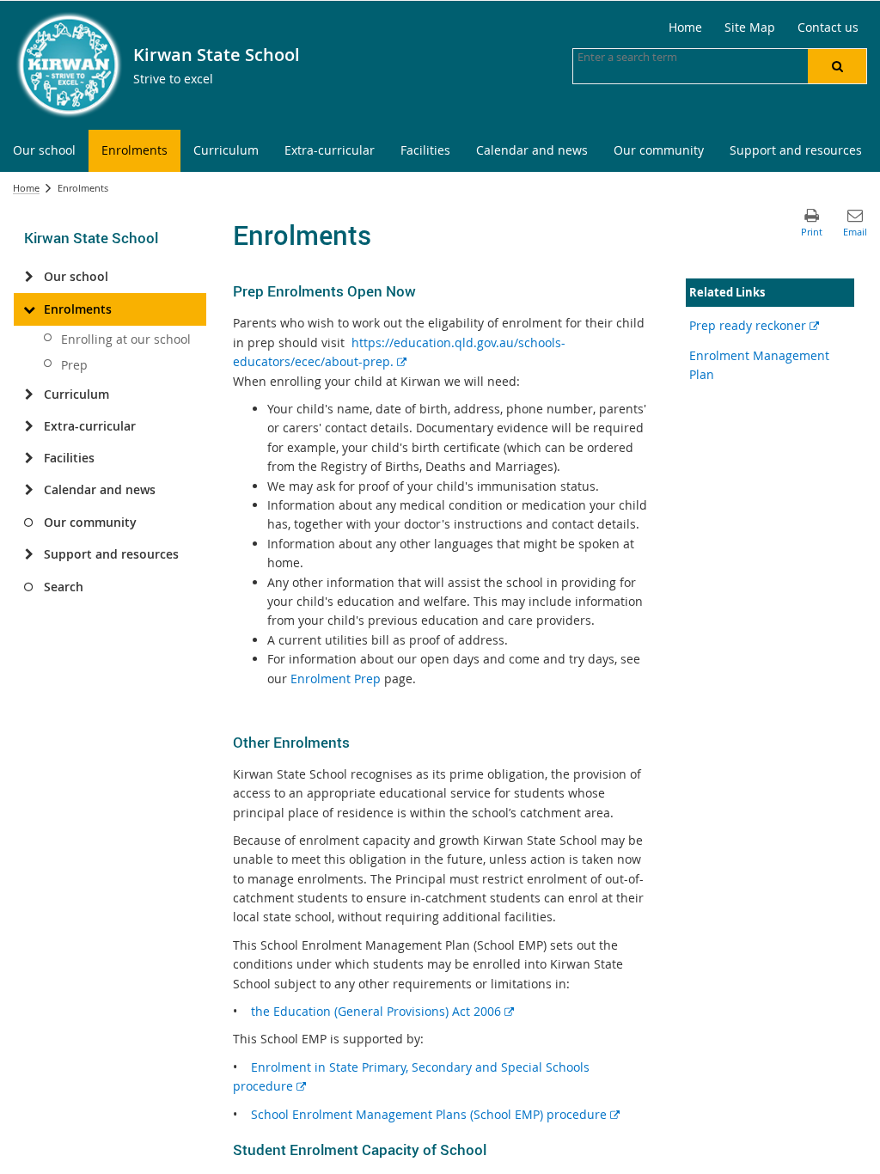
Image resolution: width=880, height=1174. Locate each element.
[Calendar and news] (29, 489)
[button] (837, 66)
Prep (74, 365)
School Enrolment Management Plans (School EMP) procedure (435, 1114)
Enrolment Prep (335, 678)
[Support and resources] (29, 554)
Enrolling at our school (126, 339)
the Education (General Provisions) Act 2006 (382, 1011)
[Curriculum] (29, 394)
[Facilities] (29, 458)
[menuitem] (44, 151)
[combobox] (663, 56)
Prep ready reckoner (754, 325)
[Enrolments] (29, 309)
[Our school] (29, 276)
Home (26, 187)
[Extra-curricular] (29, 426)
